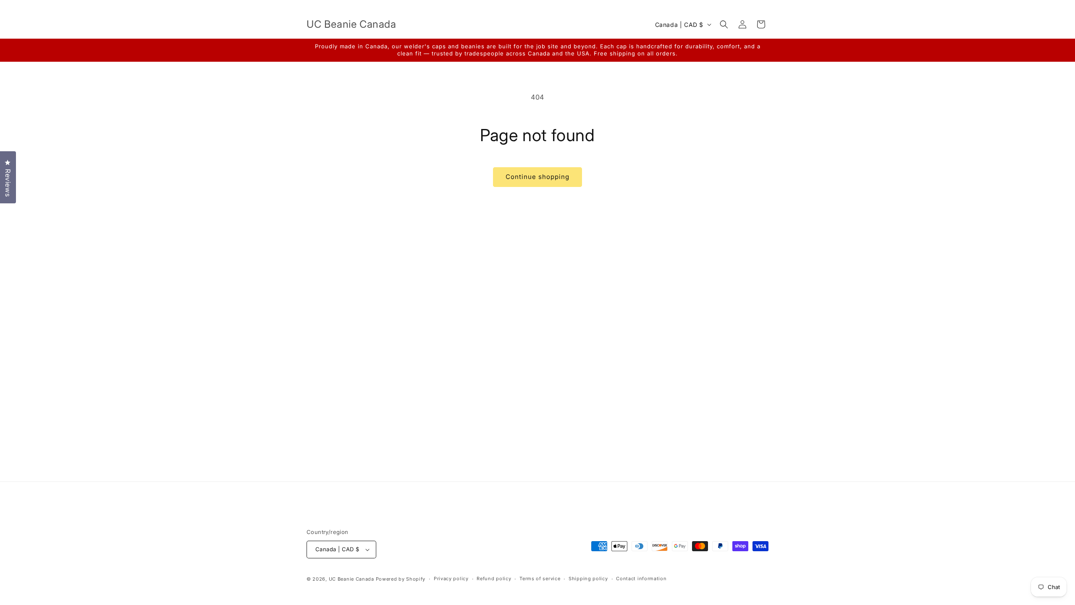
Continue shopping (537, 177)
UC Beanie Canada (351, 579)
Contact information (641, 578)
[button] (724, 24)
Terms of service (539, 578)
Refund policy (494, 578)
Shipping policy (588, 578)
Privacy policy (451, 578)
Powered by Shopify (401, 579)
